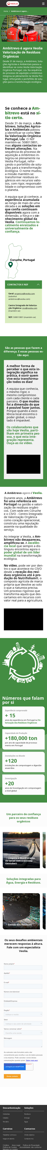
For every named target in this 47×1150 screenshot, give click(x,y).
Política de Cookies (10, 1147)
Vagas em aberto (8, 1139)
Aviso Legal (16, 1145)
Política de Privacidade (31, 1145)
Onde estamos (29, 1135)
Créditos (6, 1145)
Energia (27, 1118)
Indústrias (6, 1114)
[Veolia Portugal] (12, 3)
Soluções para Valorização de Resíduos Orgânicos (21, 850)
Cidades (5, 1118)
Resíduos (27, 1114)
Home (6, 11)
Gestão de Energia (21, 911)
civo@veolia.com (29, 308)
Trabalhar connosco (9, 1135)
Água (26, 1122)
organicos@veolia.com (24, 293)
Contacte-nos (28, 1139)
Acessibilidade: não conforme (30, 1147)
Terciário (6, 1122)
